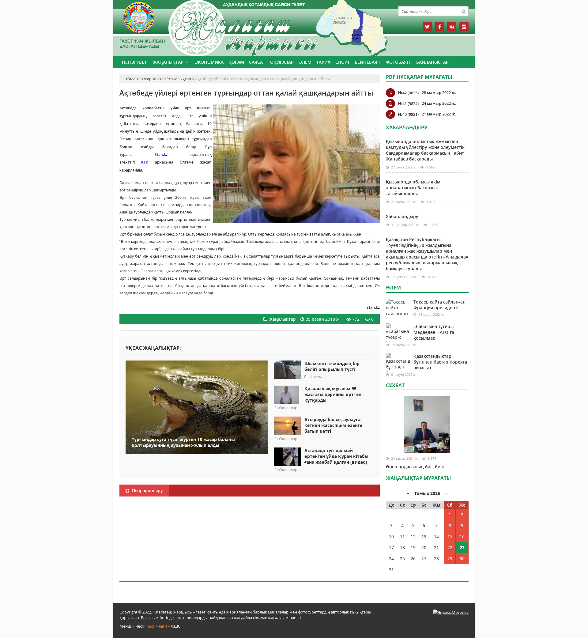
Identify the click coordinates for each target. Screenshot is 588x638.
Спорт (342, 62)
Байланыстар (432, 62)
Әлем (305, 62)
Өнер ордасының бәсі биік (415, 467)
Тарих (323, 62)
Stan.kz (161, 154)
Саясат (257, 62)
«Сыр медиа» (157, 626)
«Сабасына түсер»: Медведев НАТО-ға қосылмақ (433, 332)
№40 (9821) (408, 114)
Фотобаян (398, 62)
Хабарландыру (402, 216)
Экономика (209, 62)
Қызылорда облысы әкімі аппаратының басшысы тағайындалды (414, 187)
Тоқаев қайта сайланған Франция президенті (439, 305)
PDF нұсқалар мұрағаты (419, 77)
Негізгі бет (134, 62)
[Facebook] (439, 26)
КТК (144, 162)
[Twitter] (427, 26)
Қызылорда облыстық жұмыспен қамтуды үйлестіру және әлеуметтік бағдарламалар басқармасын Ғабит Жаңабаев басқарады (425, 150)
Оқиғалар (282, 62)
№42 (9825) (408, 93)
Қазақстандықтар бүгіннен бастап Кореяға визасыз (440, 362)
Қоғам (236, 62)
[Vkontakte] (451, 26)
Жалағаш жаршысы (249, 26)
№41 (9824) (408, 103)
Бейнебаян (368, 62)
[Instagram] (464, 26)
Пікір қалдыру (147, 490)
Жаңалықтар (168, 62)
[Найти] (463, 11)
